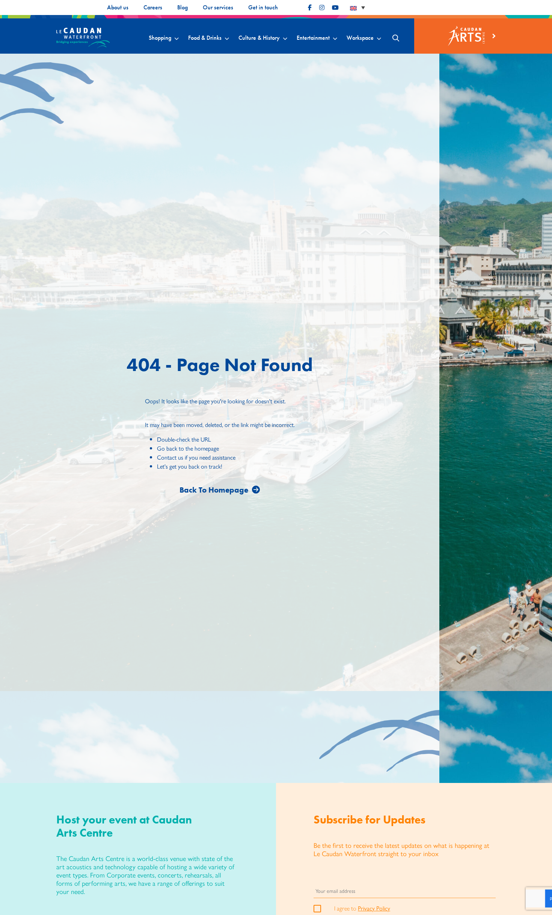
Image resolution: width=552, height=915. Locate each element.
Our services (218, 7)
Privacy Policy (374, 908)
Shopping (160, 37)
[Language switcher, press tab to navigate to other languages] (357, 7)
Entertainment (313, 37)
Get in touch (263, 7)
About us (117, 7)
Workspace (360, 37)
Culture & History (259, 37)
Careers (152, 7)
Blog (182, 7)
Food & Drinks (205, 37)
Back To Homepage (213, 489)
